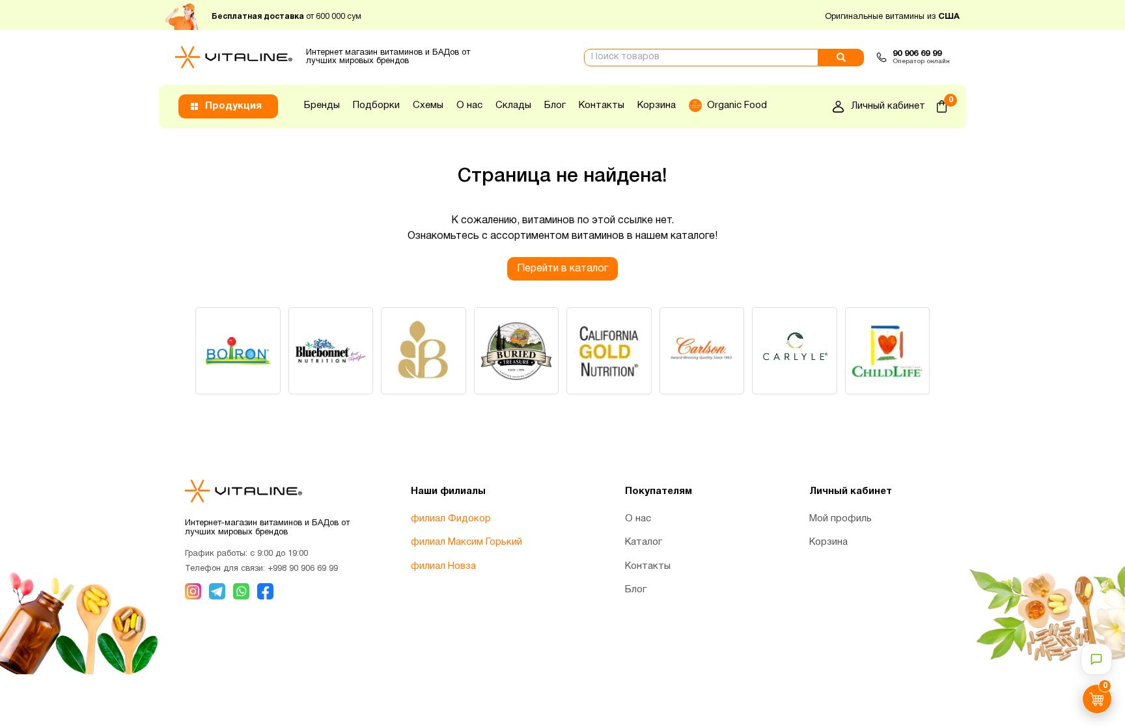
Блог (555, 105)
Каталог (643, 542)
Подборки (376, 105)
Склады (513, 105)
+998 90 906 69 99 (303, 569)
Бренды (322, 105)
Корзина (656, 105)
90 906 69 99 (917, 54)
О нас (469, 105)
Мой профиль (840, 518)
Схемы (428, 105)
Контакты (601, 105)
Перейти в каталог (562, 268)
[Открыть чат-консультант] (1096, 659)
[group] (238, 350)
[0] (942, 106)
